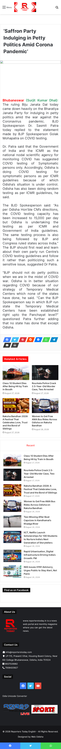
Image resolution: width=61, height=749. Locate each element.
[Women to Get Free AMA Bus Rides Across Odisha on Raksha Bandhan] (45, 405)
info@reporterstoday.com (19, 652)
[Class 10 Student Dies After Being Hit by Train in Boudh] (16, 372)
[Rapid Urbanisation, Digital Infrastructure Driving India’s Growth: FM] (12, 556)
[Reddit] (29, 339)
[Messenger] (37, 339)
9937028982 (11, 663)
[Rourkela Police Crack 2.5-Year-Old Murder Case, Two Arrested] (45, 372)
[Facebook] (6, 339)
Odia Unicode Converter (14, 696)
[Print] (14, 345)
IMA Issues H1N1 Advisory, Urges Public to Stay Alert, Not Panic (40, 570)
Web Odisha (37, 736)
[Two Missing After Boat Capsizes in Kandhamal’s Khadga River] (12, 521)
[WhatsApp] (45, 339)
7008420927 (11, 667)
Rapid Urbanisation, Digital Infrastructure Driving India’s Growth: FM (40, 555)
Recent (31, 445)
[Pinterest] (22, 339)
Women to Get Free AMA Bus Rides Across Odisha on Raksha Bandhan (39, 504)
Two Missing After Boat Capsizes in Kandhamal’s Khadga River (37, 520)
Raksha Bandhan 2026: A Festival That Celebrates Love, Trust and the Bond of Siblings (15, 422)
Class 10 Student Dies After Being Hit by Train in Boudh (15, 386)
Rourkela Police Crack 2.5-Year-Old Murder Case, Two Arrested (44, 386)
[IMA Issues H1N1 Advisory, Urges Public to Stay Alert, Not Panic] (12, 571)
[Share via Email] (6, 345)
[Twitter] (14, 339)
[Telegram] (53, 339)
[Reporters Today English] (25, 7)
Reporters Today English (23, 731)
